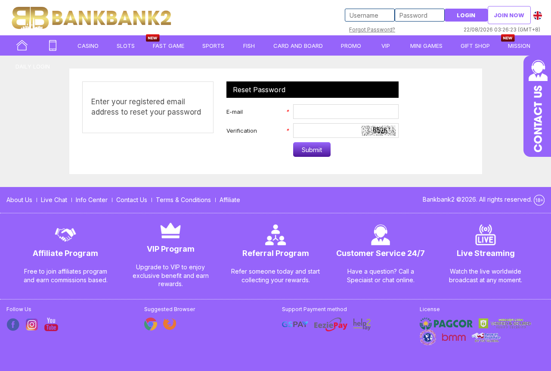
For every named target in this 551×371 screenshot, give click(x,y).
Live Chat (54, 199)
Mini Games (426, 45)
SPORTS (213, 45)
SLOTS (126, 45)
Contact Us (131, 199)
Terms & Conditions (183, 199)
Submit (312, 150)
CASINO (88, 45)
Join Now (509, 15)
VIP (385, 45)
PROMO (351, 45)
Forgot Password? (372, 29)
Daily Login (32, 66)
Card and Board (298, 45)
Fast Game (168, 45)
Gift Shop (475, 45)
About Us (19, 199)
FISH (249, 45)
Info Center (92, 199)
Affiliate (230, 199)
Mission (519, 45)
